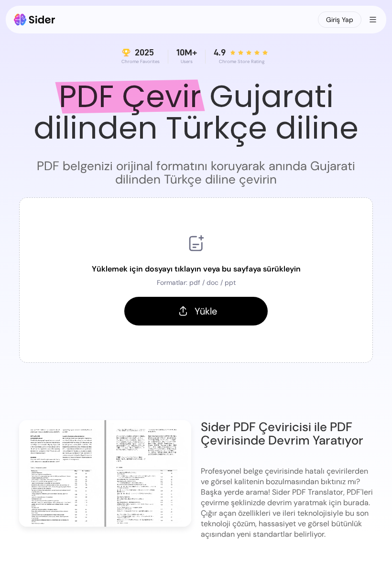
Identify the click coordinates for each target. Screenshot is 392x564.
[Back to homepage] (34, 19)
